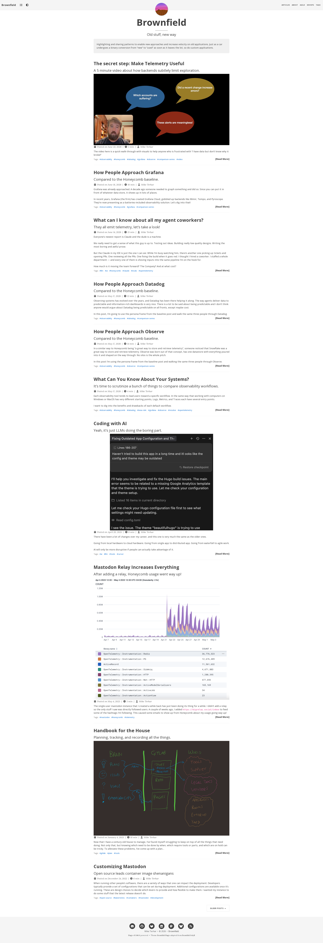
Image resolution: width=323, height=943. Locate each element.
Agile (302, 5)
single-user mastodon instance (115, 706)
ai (107, 270)
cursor (121, 554)
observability (106, 159)
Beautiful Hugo (163, 935)
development (157, 897)
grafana (142, 159)
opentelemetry (146, 270)
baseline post (164, 313)
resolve (172, 410)
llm (102, 270)
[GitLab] (151, 925)
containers (132, 897)
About (295, 5)
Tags (318, 5)
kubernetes (120, 897)
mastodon (105, 717)
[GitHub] (141, 925)
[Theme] (27, 5)
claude (126, 270)
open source (106, 897)
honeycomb (120, 159)
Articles (286, 5)
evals (134, 270)
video (180, 159)
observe (151, 159)
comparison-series (166, 159)
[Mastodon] (171, 925)
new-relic (142, 410)
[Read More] (222, 158)
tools (113, 554)
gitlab (103, 853)
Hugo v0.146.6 (134, 935)
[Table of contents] (21, 5)
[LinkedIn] (161, 925)
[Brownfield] (161, 9)
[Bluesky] (180, 925)
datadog (132, 159)
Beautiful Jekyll (188, 935)
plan (110, 853)
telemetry (130, 717)
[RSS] (190, 925)
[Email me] (132, 925)
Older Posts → (218, 908)
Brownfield (9, 5)
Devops (310, 5)
